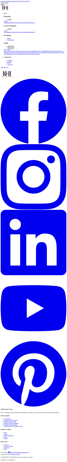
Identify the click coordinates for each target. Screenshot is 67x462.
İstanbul (6, 22)
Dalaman (29, 22)
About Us (9, 60)
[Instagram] (33, 209)
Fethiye (14, 22)
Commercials (10, 40)
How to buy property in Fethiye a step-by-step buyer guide (19, 51)
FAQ (5, 449)
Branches (9, 61)
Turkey (9, 19)
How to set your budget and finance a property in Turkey (25, 54)
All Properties (7, 419)
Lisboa (5, 434)
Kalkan (18, 22)
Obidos (6, 438)
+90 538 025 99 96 (24, 1)
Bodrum (10, 22)
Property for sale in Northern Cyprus (13, 426)
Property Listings (8, 446)
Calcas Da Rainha (8, 435)
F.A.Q (8, 63)
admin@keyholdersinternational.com (10, 1)
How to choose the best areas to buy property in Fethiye (22, 52)
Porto (5, 432)
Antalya (22, 22)
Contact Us (10, 64)
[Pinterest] (33, 406)
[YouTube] (33, 340)
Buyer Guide (11, 46)
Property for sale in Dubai (10, 420)
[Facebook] (33, 143)
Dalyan (33, 22)
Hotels (9, 38)
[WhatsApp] (2, 70)
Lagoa (5, 437)
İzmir (25, 22)
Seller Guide (11, 48)
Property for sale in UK (10, 421)
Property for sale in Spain (10, 424)
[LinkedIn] (33, 274)
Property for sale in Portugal (11, 423)
